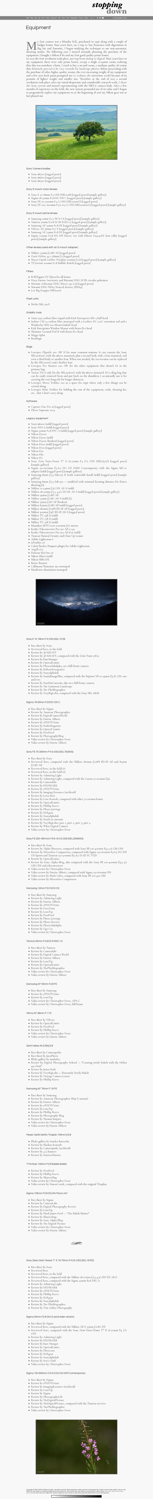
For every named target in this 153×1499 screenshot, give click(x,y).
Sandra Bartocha (59, 1141)
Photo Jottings (51, 809)
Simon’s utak (57, 1184)
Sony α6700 (37, 174)
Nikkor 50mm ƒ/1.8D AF (45, 253)
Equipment (54, 18)
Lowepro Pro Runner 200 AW (49, 366)
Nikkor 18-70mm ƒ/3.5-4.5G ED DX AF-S (54, 492)
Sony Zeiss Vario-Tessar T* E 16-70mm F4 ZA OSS (63, 461)
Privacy (81, 18)
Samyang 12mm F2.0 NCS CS (47, 219)
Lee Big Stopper (40, 290)
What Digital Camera (55, 826)
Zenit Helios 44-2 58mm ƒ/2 (47, 256)
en (91, 18)
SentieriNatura (52, 1155)
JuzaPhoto (52, 1056)
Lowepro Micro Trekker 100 (48, 383)
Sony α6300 (37, 181)
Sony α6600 (38, 177)
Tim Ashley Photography (57, 1308)
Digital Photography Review (59, 1206)
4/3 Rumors (49, 1151)
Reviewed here (39, 649)
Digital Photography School (60, 1062)
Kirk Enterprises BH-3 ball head (89, 318)
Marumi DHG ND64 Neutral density (52, 287)
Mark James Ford (53, 1213)
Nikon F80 (37, 454)
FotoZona (49, 908)
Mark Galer (56, 875)
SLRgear (48, 812)
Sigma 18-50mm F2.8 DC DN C (48, 198)
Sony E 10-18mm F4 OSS (45, 194)
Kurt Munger (50, 1344)
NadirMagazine (52, 726)
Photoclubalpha (52, 666)
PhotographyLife (53, 1397)
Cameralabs (49, 782)
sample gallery (97, 194)
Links (67, 18)
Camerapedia (53, 1052)
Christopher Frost (60, 739)
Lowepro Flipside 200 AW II (48, 352)
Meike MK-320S (40, 304)
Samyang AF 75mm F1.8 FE (46, 232)
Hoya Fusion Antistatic (44, 280)
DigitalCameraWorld (55, 715)
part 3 (78, 823)
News (63, 18)
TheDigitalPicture (53, 1400)
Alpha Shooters (52, 848)
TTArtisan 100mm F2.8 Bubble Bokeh (52, 263)
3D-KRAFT (50, 652)
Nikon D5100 (39, 437)
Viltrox (50, 1020)
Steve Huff (49, 1360)
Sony (49, 645)
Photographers (74, 18)
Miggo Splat (38, 335)
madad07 (55, 1059)
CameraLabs (50, 1203)
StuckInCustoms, (53, 683)
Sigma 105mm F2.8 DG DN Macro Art (54, 235)
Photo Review (51, 922)
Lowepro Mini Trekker (44, 389)
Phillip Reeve (51, 806)
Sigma (49, 709)
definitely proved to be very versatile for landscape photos (65, 68)
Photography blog (53, 1115)
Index (35, 18)
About (27, 18)
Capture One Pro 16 (42, 407)
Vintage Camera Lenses (56, 1076)
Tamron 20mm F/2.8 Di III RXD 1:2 (51, 222)
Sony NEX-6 (38, 427)
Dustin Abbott (51, 719)
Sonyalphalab (51, 673)
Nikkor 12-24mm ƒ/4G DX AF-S (49, 488)
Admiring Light (52, 775)
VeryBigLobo (50, 693)
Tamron (50, 948)
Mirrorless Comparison (56, 852)
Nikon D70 (37, 451)
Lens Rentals (50, 799)
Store (59, 18)
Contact (86, 18)
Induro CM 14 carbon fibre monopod (52, 321)
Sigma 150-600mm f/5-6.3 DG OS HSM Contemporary (64, 468)
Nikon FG (37, 458)
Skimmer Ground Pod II (45, 331)
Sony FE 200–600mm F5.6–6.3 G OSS (52, 205)
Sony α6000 (38, 424)
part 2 (70, 823)
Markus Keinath (52, 1145)
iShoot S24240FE (94, 235)
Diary (43, 18)
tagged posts (53, 174)
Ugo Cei (47, 929)
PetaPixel (48, 732)
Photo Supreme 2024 (43, 410)
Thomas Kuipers (52, 1119)
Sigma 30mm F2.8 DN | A (45, 431)
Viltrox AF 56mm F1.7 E (45, 229)
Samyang (51, 895)
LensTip (48, 912)
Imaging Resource (53, 792)
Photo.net (49, 1350)
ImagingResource (53, 1386)
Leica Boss (49, 795)
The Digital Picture (54, 1223)
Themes (48, 18)
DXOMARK (50, 785)
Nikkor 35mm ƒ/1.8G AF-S (46, 498)
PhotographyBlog (53, 736)
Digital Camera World (56, 954)
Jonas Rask (49, 1069)
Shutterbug (49, 1217)
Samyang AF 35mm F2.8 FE (46, 225)
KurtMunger (50, 659)
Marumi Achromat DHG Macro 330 (51, 283)
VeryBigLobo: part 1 (54, 823)
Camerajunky (50, 1148)
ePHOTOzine (51, 722)
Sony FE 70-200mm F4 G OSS (48, 201)
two (38, 679)
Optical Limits (51, 729)
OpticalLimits (51, 662)
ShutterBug (50, 1177)
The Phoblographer (54, 690)
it (93, 18)
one (124, 676)
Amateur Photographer (56, 712)
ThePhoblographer (54, 968)
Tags (39, 18)
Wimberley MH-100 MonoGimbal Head (54, 325)
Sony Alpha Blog (54, 862)
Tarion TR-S (38, 372)
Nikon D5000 (39, 441)
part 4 (87, 823)
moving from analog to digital (87, 58)
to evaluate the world (92, 75)
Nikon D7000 (38, 434)
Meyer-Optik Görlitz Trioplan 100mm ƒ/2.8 (56, 259)
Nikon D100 (38, 447)
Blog (32, 18)
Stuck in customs (53, 819)
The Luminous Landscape (57, 686)
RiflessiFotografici (54, 669)
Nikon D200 (38, 444)
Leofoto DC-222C (93, 321)
